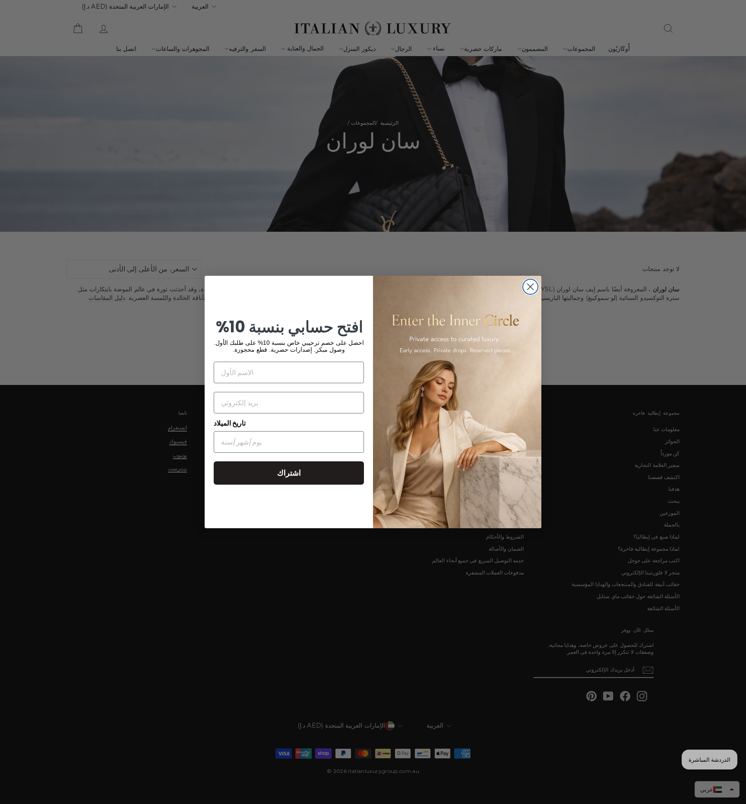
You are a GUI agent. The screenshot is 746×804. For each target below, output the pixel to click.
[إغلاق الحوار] (530, 286)
